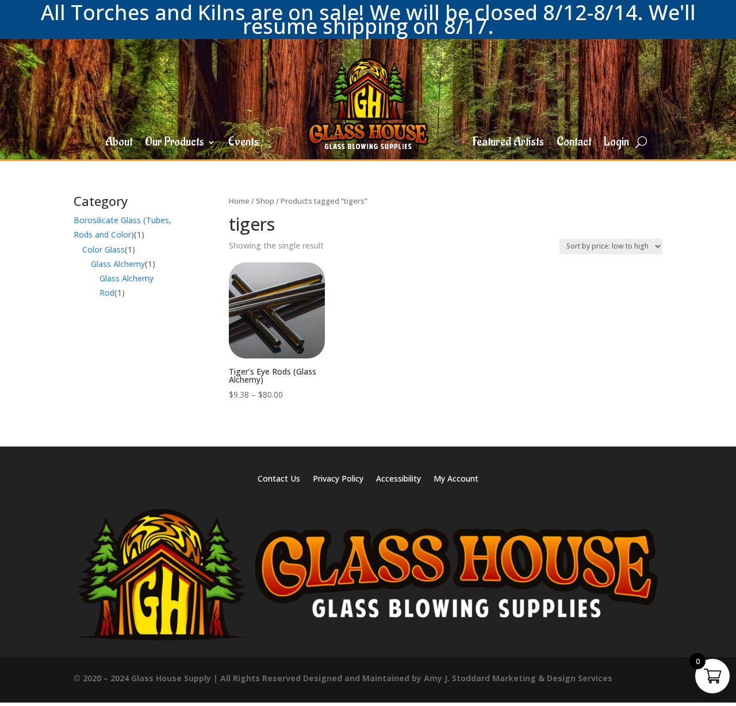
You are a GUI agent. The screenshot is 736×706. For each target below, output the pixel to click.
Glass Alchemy (118, 263)
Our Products (174, 144)
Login (616, 144)
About (118, 144)
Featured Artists (508, 144)
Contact (574, 144)
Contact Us (279, 479)
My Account (456, 479)
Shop (265, 201)
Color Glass (103, 249)
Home (239, 201)
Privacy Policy (338, 479)
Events (243, 144)
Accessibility (398, 479)
